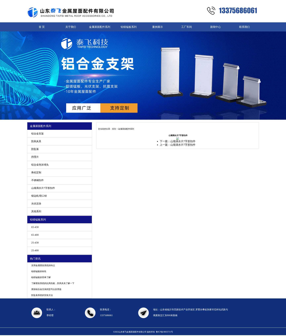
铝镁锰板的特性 (38, 271)
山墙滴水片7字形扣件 (43, 188)
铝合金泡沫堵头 (40, 164)
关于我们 (70, 26)
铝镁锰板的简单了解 (41, 277)
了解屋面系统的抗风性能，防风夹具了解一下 (52, 283)
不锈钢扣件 (37, 180)
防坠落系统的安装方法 (42, 295)
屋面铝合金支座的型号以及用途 (46, 289)
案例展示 (157, 26)
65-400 (35, 235)
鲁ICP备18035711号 (164, 332)
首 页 (42, 26)
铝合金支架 (37, 133)
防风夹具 (36, 141)
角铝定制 (36, 172)
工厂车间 (186, 26)
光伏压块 (36, 203)
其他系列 (36, 211)
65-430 (35, 227)
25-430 (35, 242)
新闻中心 (215, 26)
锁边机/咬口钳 (39, 195)
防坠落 (35, 149)
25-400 (35, 250)
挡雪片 (35, 157)
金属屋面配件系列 (99, 26)
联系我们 (244, 26)
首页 (114, 129)
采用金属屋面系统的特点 (43, 265)
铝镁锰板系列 (129, 26)
